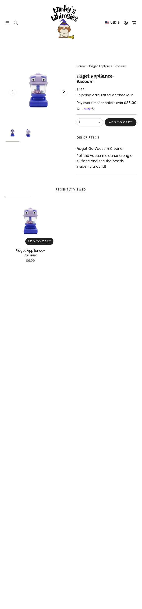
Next (64, 91)
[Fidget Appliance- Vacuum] (30, 222)
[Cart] (134, 22)
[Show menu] (7, 22)
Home (81, 66)
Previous (12, 91)
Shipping (84, 95)
